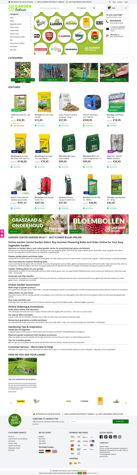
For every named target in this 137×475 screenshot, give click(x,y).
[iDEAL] (72, 445)
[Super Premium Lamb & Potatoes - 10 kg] (68, 102)
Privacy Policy (12, 443)
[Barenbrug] (21, 401)
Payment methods (14, 446)
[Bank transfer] (79, 437)
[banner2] (99, 224)
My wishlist (42, 443)
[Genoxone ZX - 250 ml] (20, 102)
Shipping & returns (14, 448)
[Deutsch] (48, 452)
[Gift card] (85, 441)
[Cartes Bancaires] (92, 437)
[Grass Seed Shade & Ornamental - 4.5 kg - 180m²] (68, 143)
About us (11, 436)
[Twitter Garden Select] (105, 438)
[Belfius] (85, 437)
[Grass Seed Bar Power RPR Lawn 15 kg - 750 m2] (20, 143)
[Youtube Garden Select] (115, 438)
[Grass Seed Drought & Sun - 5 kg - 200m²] (92, 143)
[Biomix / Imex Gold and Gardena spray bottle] (20, 184)
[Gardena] (84, 401)
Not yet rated (39, 123)
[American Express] (72, 437)
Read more (12, 392)
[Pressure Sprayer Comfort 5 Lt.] (68, 184)
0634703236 (104, 456)
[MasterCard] (72, 449)
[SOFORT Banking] (72, 441)
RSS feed (11, 450)
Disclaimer (11, 441)
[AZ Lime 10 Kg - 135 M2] (44, 102)
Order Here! (13, 231)
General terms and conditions (17, 439)
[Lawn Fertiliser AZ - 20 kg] (116, 184)
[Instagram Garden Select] (119, 438)
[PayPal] (85, 449)
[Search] (94, 8)
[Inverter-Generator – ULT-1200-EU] (92, 102)
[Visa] (72, 453)
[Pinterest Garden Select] (110, 438)
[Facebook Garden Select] (101, 438)
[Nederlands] (41, 452)
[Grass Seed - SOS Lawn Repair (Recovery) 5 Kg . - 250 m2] (44, 143)
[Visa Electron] (79, 453)
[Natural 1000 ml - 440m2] (92, 184)
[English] (109, 2)
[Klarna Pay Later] (85, 445)
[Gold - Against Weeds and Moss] (116, 143)
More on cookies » (92, 473)
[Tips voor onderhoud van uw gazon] (22, 366)
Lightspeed (83, 471)
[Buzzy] (37, 401)
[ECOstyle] (68, 401)
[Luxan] (116, 401)
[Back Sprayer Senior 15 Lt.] (44, 184)
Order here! (74, 231)
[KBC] (79, 445)
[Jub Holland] (100, 401)
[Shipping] (70, 463)
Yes (80, 473)
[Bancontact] (79, 449)
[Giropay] (92, 441)
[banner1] (38, 224)
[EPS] (79, 441)
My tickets (42, 441)
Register (41, 436)
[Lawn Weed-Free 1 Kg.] (116, 102)
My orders (42, 439)
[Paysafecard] (92, 449)
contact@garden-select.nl (108, 454)
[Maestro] (92, 445)
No (84, 473)
